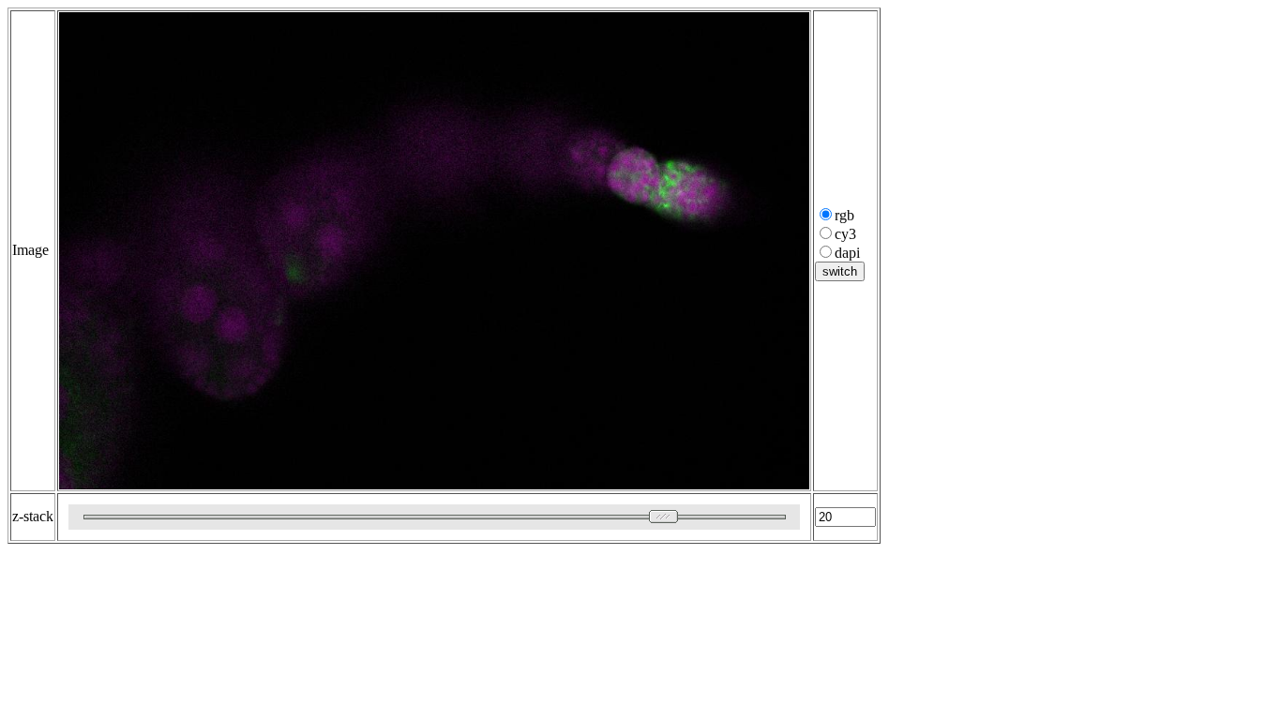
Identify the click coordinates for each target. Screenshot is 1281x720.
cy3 (845, 234)
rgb (844, 215)
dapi (847, 253)
